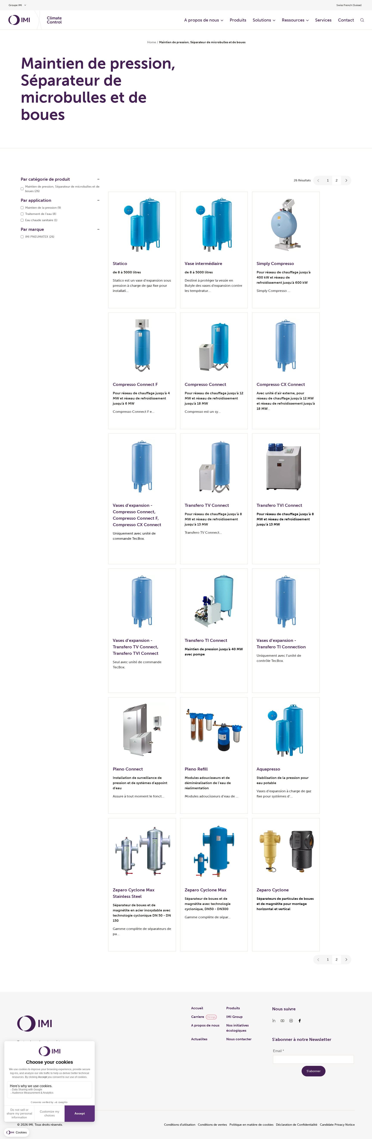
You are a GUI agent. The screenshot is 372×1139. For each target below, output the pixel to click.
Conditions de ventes (212, 1125)
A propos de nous (201, 20)
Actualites (199, 1039)
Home (151, 42)
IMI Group (234, 1017)
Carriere (197, 1017)
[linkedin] (274, 1020)
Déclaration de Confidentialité (296, 1125)
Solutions (262, 20)
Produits (238, 20)
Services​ (323, 20)
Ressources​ (293, 20)
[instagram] (291, 1020)
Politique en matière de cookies (251, 1125)
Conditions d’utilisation (179, 1125)
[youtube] (282, 1020)
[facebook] (299, 1020)
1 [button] (328, 180)
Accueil (197, 1008)
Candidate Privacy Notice (337, 1125)
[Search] (362, 20)
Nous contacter (238, 1039)
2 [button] (337, 180)
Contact (346, 20)
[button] (318, 180)
